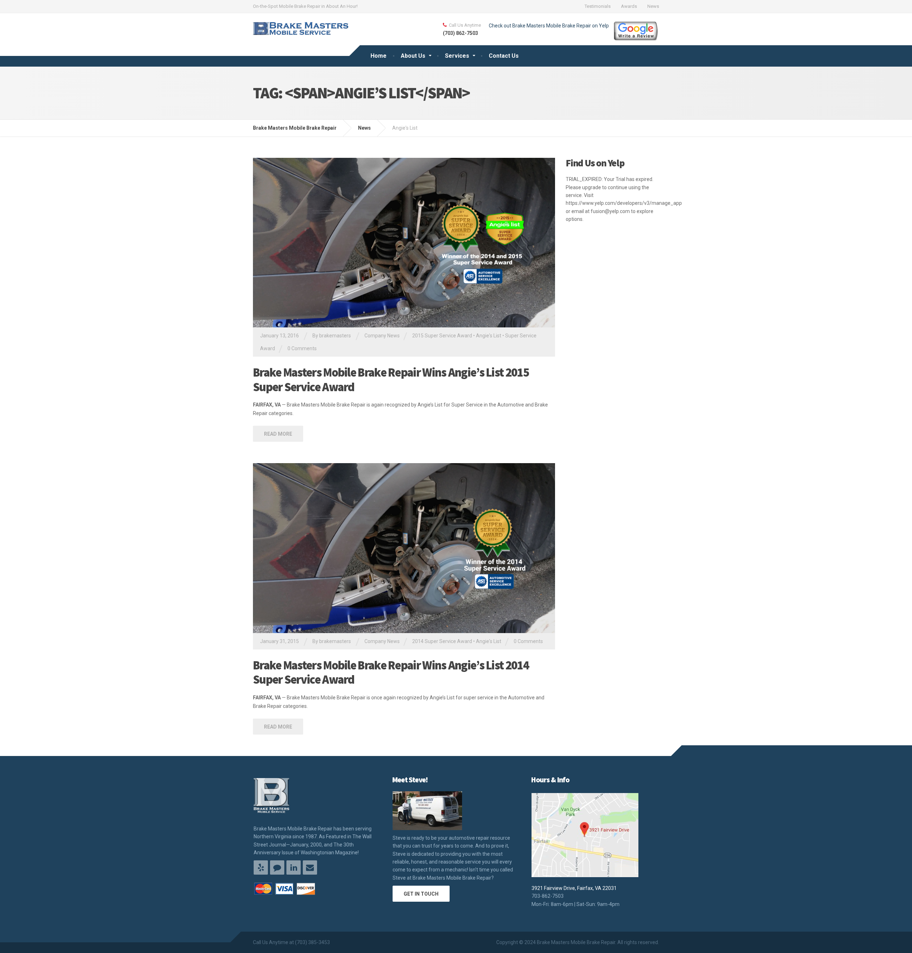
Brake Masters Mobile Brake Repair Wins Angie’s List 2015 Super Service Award (391, 379)
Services (457, 55)
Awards (629, 6)
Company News (382, 335)
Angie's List (488, 335)
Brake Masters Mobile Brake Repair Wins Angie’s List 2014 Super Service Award (391, 672)
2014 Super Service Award (442, 641)
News (653, 6)
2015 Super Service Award (442, 335)
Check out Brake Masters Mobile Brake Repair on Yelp (549, 26)
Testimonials (598, 6)
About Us (413, 55)
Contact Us (504, 55)
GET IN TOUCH (421, 894)
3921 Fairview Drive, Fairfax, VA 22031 (574, 888)
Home (378, 55)
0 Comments (302, 348)
